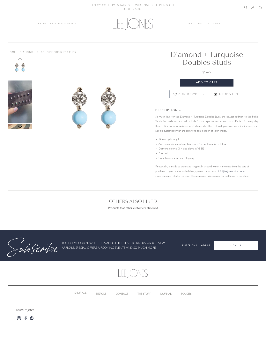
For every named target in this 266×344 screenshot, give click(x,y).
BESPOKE (101, 294)
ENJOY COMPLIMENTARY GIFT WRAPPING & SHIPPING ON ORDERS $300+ (133, 7)
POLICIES (186, 294)
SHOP (42, 24)
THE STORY (195, 24)
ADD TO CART (207, 82)
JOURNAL (214, 24)
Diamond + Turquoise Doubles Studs (48, 52)
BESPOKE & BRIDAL (64, 24)
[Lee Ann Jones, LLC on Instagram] (19, 318)
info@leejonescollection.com (233, 171)
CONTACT (122, 294)
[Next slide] (20, 127)
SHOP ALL (80, 293)
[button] (20, 68)
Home (12, 52)
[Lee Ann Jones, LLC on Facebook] (25, 318)
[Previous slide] (20, 59)
